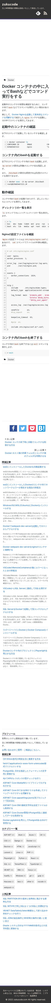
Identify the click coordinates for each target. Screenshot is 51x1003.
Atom (21, 835)
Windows (21, 876)
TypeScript (35, 864)
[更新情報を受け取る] (45, 13)
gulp (41, 876)
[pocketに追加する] (32, 428)
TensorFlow (20, 864)
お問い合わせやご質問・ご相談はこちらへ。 (22, 750)
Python (23, 858)
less (20, 881)
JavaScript (34, 846)
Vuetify (8, 876)
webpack (9, 887)
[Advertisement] (25, 47)
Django (18, 841)
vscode (42, 881)
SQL (7, 864)
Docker (11, 80)
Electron (8, 846)
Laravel (8, 852)
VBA (20, 870)
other (30, 881)
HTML (20, 846)
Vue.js (32, 870)
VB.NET (8, 870)
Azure (32, 835)
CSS (7, 841)
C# (42, 835)
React (35, 858)
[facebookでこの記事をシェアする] (13, 428)
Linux (19, 852)
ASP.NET (9, 835)
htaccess (9, 881)
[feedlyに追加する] (38, 13)
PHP (30, 852)
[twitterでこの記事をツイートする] (22, 428)
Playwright (9, 858)
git (31, 876)
